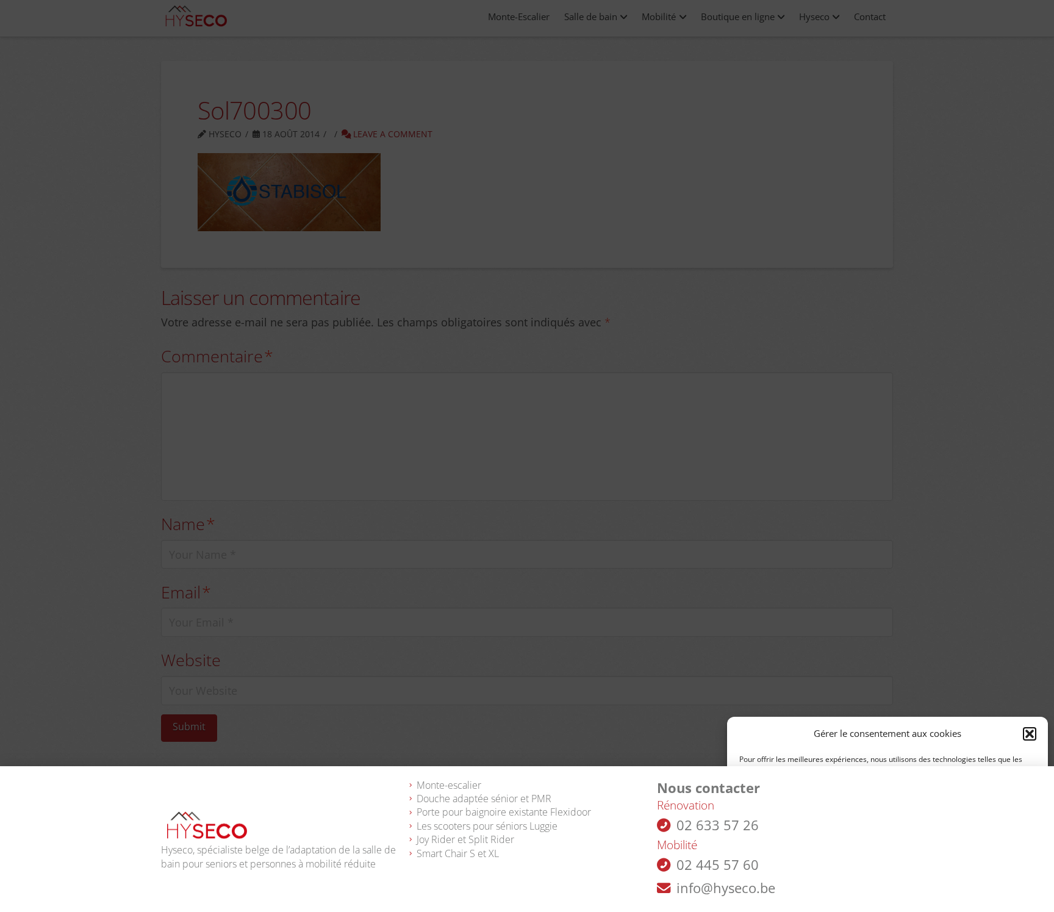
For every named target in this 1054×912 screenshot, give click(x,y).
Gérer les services (776, 827)
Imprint (977, 889)
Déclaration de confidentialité (909, 889)
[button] (1030, 734)
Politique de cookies (819, 889)
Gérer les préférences (963, 860)
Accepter (812, 860)
